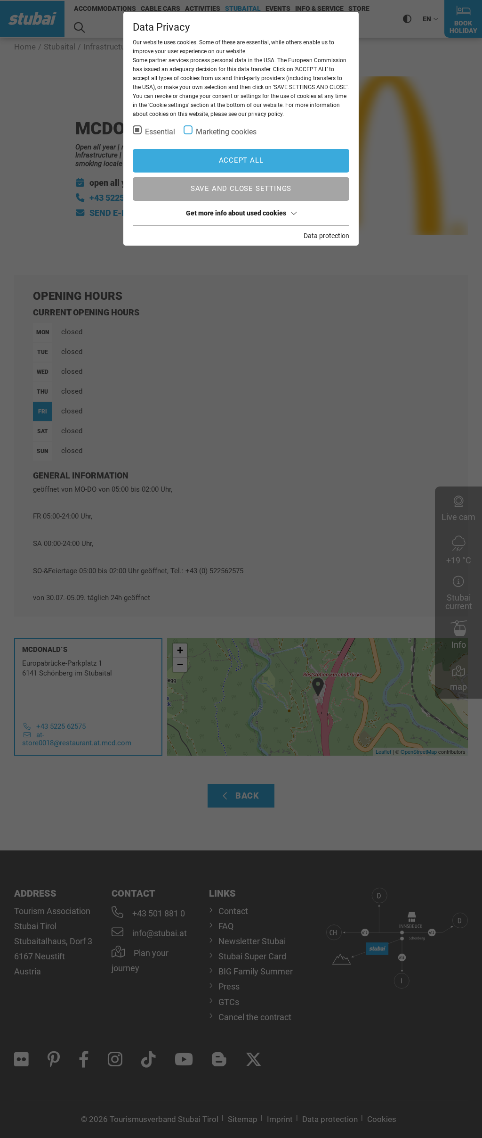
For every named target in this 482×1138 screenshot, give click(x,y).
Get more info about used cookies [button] (236, 213)
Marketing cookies (226, 131)
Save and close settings (241, 188)
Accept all (241, 160)
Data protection (326, 235)
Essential (160, 131)
